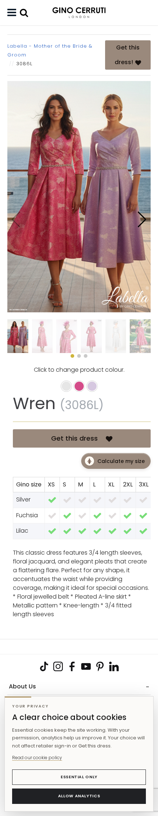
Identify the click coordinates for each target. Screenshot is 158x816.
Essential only (79, 777)
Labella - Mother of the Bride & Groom (50, 50)
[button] (142, 220)
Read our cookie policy (37, 757)
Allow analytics (79, 796)
